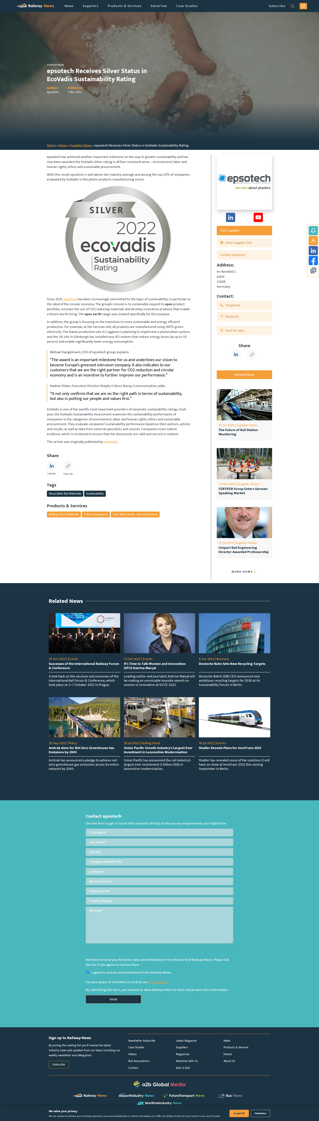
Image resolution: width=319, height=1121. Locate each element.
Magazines (182, 1054)
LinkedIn (313, 250)
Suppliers (91, 6)
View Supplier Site (238, 243)
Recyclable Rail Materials (65, 493)
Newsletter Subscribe (141, 1040)
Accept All (239, 1113)
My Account (313, 240)
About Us (229, 1061)
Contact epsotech (233, 255)
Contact (133, 1067)
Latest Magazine (186, 1040)
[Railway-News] (35, 6)
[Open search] (292, 6)
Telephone (233, 305)
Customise (260, 1113)
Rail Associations (139, 1061)
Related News (244, 375)
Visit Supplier (230, 230)
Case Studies (187, 6)
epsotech (70, 299)
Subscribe (277, 6)
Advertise (159, 6)
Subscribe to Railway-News (313, 230)
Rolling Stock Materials (64, 514)
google (313, 270)
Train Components (96, 514)
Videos (132, 1054)
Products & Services (124, 6)
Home (51, 145)
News (69, 6)
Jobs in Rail (183, 1067)
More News (242, 571)
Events (228, 1054)
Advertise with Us (187, 1061)
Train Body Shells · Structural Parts (135, 514)
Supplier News (81, 145)
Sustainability (95, 493)
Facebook (313, 260)
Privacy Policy (158, 982)
